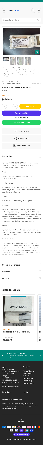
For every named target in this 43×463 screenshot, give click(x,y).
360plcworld (17, 439)
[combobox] (21, 20)
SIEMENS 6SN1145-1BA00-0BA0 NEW (16, 332)
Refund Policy (27, 373)
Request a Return (28, 383)
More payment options (21, 117)
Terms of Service (28, 371)
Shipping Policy (28, 378)
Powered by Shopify (29, 439)
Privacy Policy (27, 381)
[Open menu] (4, 10)
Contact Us (26, 376)
